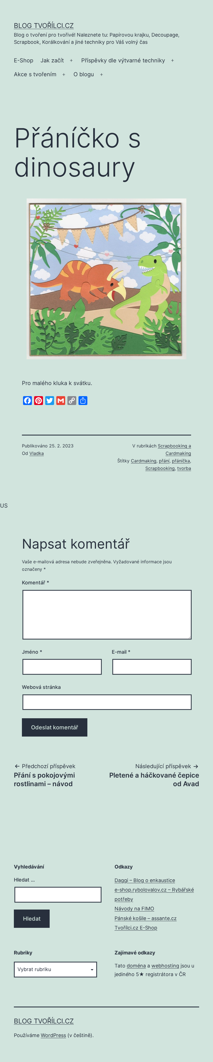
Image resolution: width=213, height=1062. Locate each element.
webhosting (165, 966)
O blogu (83, 74)
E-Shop (23, 60)
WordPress (53, 1035)
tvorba (184, 468)
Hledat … (24, 880)
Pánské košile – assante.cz (146, 918)
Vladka (36, 453)
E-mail (121, 652)
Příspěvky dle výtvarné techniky (123, 60)
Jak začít (52, 60)
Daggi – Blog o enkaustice (145, 880)
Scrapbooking (160, 468)
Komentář (35, 582)
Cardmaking (143, 460)
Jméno (32, 652)
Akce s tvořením (35, 74)
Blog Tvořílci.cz (44, 26)
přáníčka (181, 460)
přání (164, 460)
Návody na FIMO (134, 908)
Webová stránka (41, 687)
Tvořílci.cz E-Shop (136, 928)
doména (136, 966)
